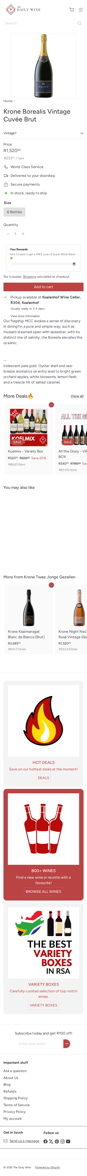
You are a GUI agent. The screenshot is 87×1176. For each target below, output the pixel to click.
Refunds (9, 1091)
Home (8, 101)
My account (12, 1119)
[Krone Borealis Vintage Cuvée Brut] (28, 530)
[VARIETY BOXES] (43, 942)
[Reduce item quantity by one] (7, 234)
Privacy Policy (14, 1112)
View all (77, 396)
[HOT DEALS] (43, 721)
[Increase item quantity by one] (23, 234)
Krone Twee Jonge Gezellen (49, 577)
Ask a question (15, 1071)
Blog (7, 1084)
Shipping (29, 277)
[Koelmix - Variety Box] (28, 436)
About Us (10, 1078)
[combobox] (43, 23)
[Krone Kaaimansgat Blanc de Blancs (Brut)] (28, 619)
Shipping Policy (15, 1098)
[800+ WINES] (43, 829)
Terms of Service (16, 1105)
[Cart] (71, 10)
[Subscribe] (66, 1043)
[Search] (79, 23)
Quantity (10, 224)
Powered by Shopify (47, 1167)
